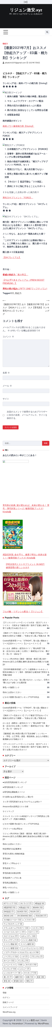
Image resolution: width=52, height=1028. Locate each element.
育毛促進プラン (9, 868)
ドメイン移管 (27, 944)
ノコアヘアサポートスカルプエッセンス (21, 952)
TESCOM (40, 916)
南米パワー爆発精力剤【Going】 (18, 126)
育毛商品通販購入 (10, 883)
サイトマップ (8, 811)
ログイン (6, 997)
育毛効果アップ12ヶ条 (12, 878)
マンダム (23, 961)
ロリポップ (30, 973)
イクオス (30, 920)
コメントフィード (10, 1007)
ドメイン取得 (29, 940)
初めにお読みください (12, 692)
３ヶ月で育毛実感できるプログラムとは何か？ (22, 801)
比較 (29, 977)
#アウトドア (10, 903)
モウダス (31, 965)
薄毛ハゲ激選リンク (11, 687)
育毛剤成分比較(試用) (12, 873)
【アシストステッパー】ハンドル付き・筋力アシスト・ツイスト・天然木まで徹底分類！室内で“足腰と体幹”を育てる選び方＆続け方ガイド (26, 625)
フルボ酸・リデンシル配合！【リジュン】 (23, 611)
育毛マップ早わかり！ (12, 863)
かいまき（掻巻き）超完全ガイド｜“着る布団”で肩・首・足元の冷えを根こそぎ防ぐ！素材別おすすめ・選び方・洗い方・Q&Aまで (26, 651)
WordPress (43, 1023)
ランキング (10, 969)
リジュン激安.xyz (26, 10)
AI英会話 (24, 908)
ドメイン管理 (11, 948)
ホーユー (9, 961)
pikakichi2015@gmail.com (15, 63)
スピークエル (11, 936)
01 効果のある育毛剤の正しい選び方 (18, 797)
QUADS (22, 912)
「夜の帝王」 (15, 274)
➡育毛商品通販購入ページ (14, 792)
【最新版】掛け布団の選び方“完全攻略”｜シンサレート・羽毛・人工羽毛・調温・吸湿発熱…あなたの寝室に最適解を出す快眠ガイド (26, 736)
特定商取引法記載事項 (12, 849)
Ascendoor (17, 1023)
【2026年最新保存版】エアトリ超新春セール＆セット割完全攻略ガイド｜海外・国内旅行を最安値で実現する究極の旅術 (26, 672)
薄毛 (29, 981)
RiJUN (34, 912)
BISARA (38, 908)
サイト (6, 398)
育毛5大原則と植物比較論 (13, 853)
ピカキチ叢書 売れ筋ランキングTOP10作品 (21, 697)
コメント (8, 336)
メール (7, 385)
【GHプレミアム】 (12, 257)
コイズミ (37, 928)
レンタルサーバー (12, 973)
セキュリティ (28, 936)
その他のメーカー (12, 920)
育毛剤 (18, 981)
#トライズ (26, 903)
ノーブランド (11, 957)
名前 (6, 372)
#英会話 (39, 903)
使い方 (8, 977)
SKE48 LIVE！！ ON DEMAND (18, 916)
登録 (4, 992)
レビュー (24, 969)
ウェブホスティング (13, 924)
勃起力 (5, 44)
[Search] (47, 32)
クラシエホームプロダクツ (16, 928)
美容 (40, 977)
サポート (33, 932)
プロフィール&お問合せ (13, 828)
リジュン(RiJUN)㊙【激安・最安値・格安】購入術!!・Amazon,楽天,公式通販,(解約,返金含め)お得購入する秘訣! (26, 662)
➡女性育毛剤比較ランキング (15, 782)
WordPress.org (9, 1012)
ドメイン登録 (10, 944)
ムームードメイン (13, 965)
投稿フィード (8, 1002)
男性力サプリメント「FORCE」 (18, 197)
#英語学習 (9, 908)
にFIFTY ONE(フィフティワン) (25, 288)
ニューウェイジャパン (32, 948)
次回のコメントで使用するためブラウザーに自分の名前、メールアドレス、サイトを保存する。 (27, 414)
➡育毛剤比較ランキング (13, 787)
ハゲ (24, 957)
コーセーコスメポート (14, 932)
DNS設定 (9, 912)
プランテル (37, 957)
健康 (19, 977)
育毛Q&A (6, 858)
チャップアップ (11, 940)
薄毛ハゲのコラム (10, 887)
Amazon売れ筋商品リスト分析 (15, 806)
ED (12, 293)
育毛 (7, 981)
